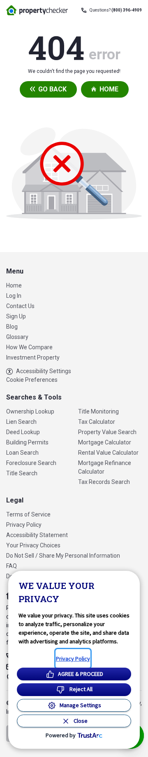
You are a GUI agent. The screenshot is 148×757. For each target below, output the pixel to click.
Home (108, 89)
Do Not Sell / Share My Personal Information (63, 555)
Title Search (21, 473)
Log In (13, 295)
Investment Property (33, 357)
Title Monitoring (98, 411)
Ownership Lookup (30, 411)
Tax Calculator (96, 421)
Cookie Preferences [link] (32, 379)
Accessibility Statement (37, 535)
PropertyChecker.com (37, 10)
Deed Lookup (23, 432)
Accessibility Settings (43, 371)
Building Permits (27, 442)
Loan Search (22, 452)
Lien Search (21, 421)
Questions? (116, 10)
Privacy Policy (24, 524)
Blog (12, 326)
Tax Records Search (104, 482)
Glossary (17, 337)
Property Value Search (107, 432)
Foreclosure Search (31, 463)
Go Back (52, 89)
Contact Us (20, 306)
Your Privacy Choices (33, 545)
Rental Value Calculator (108, 452)
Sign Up (16, 316)
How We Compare (29, 347)
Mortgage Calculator (104, 442)
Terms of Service (28, 514)
